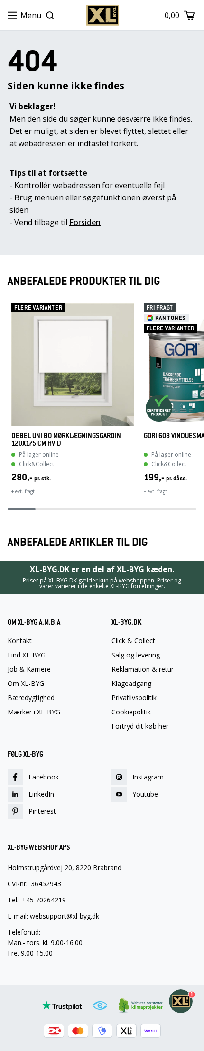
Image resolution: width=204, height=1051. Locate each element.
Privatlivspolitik (134, 697)
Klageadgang (131, 683)
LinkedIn (41, 793)
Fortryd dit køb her (139, 726)
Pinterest (42, 811)
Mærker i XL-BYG (34, 712)
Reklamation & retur (142, 669)
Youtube (145, 793)
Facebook (43, 776)
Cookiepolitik (131, 712)
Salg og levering (135, 655)
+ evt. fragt (23, 491)
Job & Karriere (29, 669)
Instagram (148, 776)
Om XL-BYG (26, 683)
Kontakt (20, 641)
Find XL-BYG (27, 655)
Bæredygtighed (31, 697)
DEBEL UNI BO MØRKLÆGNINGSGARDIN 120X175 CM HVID (66, 439)
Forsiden (85, 222)
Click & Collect (133, 641)
